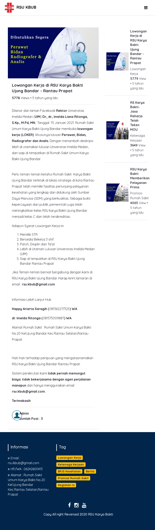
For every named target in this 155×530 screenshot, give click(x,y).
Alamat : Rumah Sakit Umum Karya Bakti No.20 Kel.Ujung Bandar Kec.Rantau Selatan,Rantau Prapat (28, 484)
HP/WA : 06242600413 (27, 469)
